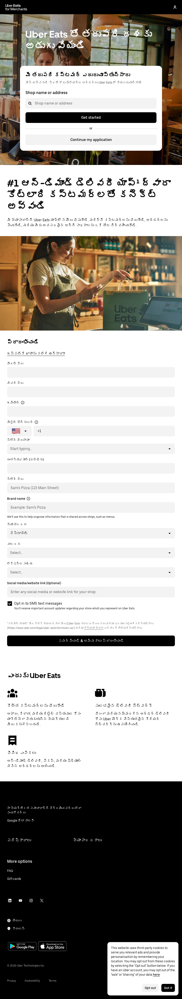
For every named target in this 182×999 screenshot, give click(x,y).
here (156, 974)
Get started (91, 117)
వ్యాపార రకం (16, 524)
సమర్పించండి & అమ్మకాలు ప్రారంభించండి (91, 641)
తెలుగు (17, 920)
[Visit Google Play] (22, 946)
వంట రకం (13, 544)
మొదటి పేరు (15, 363)
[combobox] (34, 103)
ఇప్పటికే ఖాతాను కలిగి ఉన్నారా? (36, 353)
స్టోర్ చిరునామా (18, 440)
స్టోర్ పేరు (15, 479)
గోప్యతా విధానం (93, 628)
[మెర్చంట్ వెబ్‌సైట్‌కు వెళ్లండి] (16, 7)
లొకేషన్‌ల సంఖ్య (20, 563)
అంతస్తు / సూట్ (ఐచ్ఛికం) (25, 459)
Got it (168, 988)
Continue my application (91, 140)
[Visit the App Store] (52, 946)
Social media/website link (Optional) (34, 583)
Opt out (150, 988)
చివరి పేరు (15, 383)
